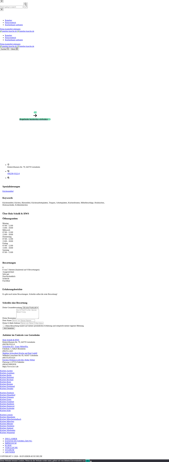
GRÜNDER (10, 452)
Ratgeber (8, 35)
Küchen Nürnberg (7, 426)
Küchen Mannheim (7, 417)
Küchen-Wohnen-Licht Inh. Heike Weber (18, 360)
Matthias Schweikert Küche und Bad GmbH (19, 353)
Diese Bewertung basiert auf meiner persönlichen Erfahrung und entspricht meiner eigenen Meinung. (44, 326)
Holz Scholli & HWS (10, 340)
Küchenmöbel (7, 191)
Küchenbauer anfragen (14, 40)
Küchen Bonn (5, 382)
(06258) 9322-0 (13, 173)
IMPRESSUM (10, 443)
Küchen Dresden (6, 388)
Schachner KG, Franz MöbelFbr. (15, 346)
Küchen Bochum (6, 380)
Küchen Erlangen (7, 397)
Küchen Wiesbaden (7, 430)
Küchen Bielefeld (7, 377)
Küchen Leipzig (6, 415)
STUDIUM (9, 450)
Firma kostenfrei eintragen (10, 44)
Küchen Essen (5, 399)
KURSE (8, 445)
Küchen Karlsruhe (7, 408)
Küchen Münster (6, 424)
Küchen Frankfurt (7, 402)
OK (87, 461)
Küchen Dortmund (7, 386)
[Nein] (91, 461)
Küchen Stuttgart (6, 428)
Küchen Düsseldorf (7, 395)
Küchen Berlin (6, 375)
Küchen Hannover (7, 406)
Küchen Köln (5, 410)
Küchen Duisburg (7, 393)
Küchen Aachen (6, 371)
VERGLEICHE (11, 448)
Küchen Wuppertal (7, 432)
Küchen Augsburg (7, 373)
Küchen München (7, 421)
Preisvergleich (10, 38)
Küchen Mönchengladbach (10, 419)
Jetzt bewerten (8, 328)
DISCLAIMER (11, 439)
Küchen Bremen (6, 384)
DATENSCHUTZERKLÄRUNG (18, 441)
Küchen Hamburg (7, 404)
